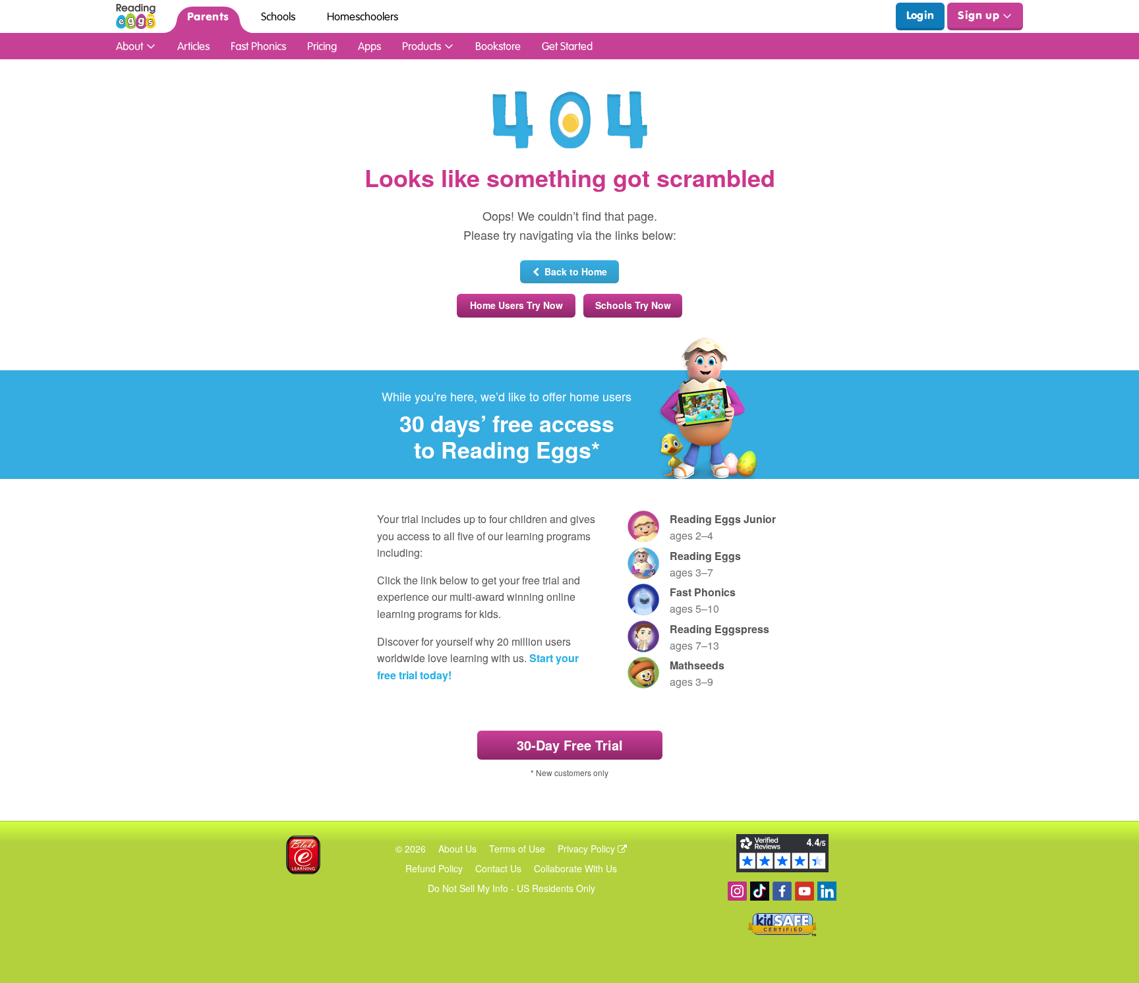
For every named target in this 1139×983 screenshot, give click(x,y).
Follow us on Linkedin (826, 891)
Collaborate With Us (575, 868)
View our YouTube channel (804, 891)
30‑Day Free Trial (570, 744)
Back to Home (573, 271)
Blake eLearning (303, 855)
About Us (457, 848)
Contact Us (498, 868)
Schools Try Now (633, 305)
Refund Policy (434, 868)
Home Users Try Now (516, 305)
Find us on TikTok (759, 891)
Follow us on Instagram (737, 891)
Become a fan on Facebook (782, 891)
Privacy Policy (588, 848)
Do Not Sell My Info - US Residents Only (511, 888)
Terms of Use (517, 848)
